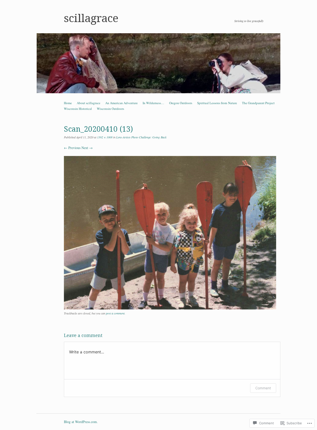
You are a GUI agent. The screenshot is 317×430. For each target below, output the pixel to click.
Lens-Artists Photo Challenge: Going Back (141, 137)
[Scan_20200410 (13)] (170, 308)
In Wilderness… (153, 103)
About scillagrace (88, 103)
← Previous (72, 147)
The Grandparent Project (258, 103)
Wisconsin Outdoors (110, 108)
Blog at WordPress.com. (81, 421)
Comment (263, 388)
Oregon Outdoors (180, 103)
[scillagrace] (158, 63)
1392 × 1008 (104, 137)
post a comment (115, 313)
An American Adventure (121, 103)
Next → (87, 147)
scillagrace (91, 18)
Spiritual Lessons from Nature (217, 103)
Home (68, 103)
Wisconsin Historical (78, 108)
